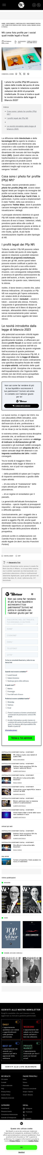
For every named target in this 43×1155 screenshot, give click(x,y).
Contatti (3, 1082)
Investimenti (10, 23)
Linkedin (28, 1118)
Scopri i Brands (28, 1095)
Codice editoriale (6, 1085)
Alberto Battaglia (19, 771)
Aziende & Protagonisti (8, 1117)
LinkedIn (24, 74)
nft (19, 556)
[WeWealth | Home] (21, 5)
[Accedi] (34, 5)
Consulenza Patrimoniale (9, 1114)
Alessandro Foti (22, 42)
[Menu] (4, 5)
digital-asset (8, 556)
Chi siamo (4, 1079)
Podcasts (26, 1085)
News (24, 1079)
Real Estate (5, 856)
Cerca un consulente (29, 1088)
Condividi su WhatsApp (28, 74)
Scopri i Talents (28, 1091)
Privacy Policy (15, 1141)
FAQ (2, 1088)
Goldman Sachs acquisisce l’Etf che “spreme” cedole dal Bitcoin (25, 767)
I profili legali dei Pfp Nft (17, 118)
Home (3, 23)
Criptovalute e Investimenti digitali (28, 23)
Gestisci (21, 1152)
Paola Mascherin (18, 759)
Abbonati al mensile (7, 1098)
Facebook (16, 74)
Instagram (29, 1108)
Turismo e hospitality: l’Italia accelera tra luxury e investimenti (27, 860)
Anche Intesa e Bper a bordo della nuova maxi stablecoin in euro (27, 813)
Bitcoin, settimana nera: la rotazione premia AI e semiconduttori (25, 802)
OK (21, 1147)
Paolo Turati (17, 782)
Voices (25, 1082)
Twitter (20, 74)
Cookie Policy (33, 1141)
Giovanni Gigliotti (19, 794)
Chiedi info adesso (22, 406)
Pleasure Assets (6, 1111)
